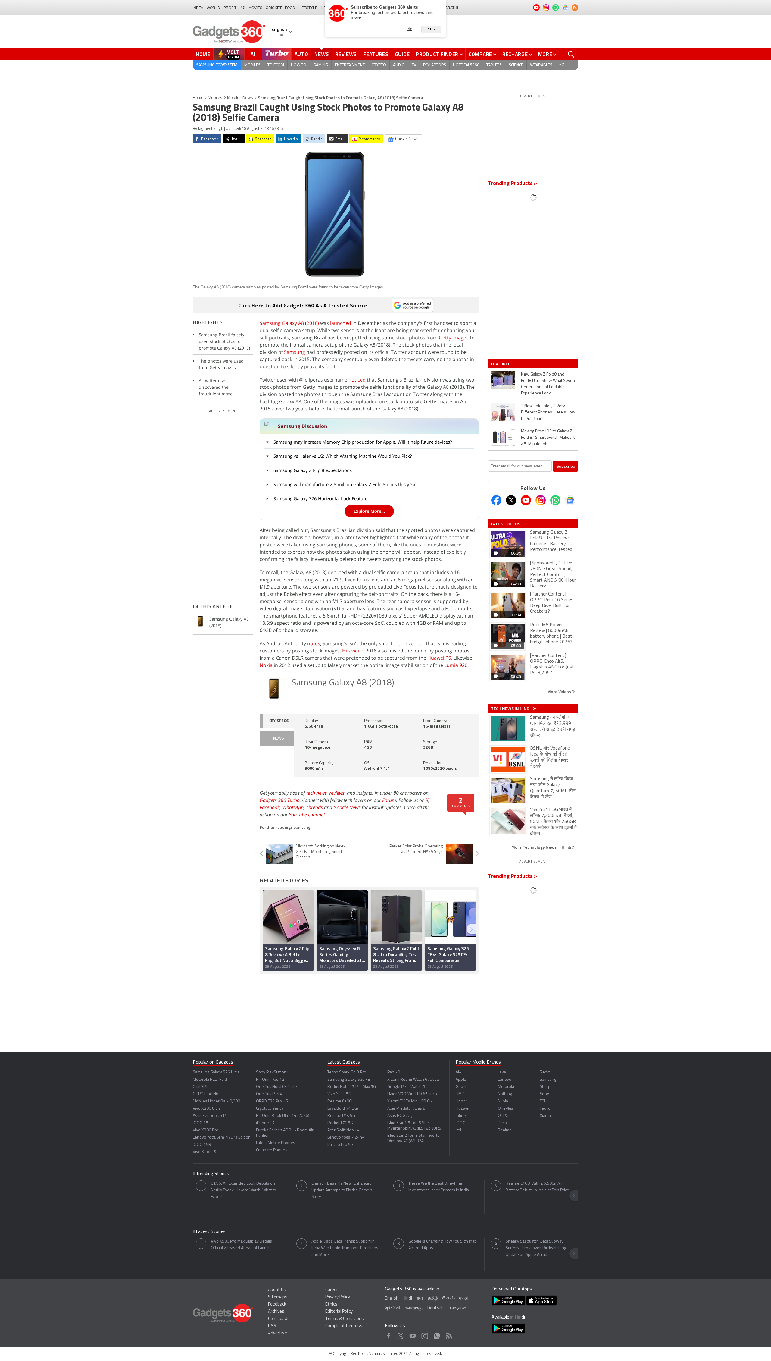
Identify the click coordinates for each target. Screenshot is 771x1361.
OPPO (503, 1116)
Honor (461, 1101)
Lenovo (504, 1079)
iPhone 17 (265, 1123)
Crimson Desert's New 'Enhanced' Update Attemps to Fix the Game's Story (342, 1190)
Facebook (270, 807)
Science (516, 65)
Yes (431, 29)
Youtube (413, 1334)
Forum (389, 800)
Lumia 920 (455, 665)
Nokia (266, 665)
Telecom (275, 65)
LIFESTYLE (307, 8)
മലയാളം (413, 1308)
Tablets (494, 65)
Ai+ (458, 1072)
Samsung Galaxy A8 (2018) (289, 323)
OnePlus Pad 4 (269, 1094)
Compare (480, 54)
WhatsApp (293, 807)
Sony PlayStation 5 (273, 1072)
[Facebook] (496, 500)
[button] (471, 929)
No (409, 29)
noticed (357, 379)
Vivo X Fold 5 (204, 1152)
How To (298, 65)
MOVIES (255, 8)
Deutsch (435, 1308)
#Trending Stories (211, 1173)
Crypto (379, 65)
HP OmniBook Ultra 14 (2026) (282, 1116)
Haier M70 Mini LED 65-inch (412, 1094)
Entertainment (350, 65)
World (213, 8)
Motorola (506, 1087)
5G (561, 65)
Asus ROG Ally (400, 1116)
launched (340, 323)
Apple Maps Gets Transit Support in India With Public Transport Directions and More (344, 1248)
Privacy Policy (337, 1297)
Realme (505, 1130)
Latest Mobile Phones (275, 1143)
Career (331, 1290)
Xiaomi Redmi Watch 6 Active (413, 1079)
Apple (461, 1079)
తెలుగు (448, 1298)
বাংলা (420, 1298)
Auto (301, 54)
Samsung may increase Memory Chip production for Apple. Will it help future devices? (362, 442)
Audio (399, 65)
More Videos (559, 691)
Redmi (545, 1072)
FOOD (290, 8)
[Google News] (570, 500)
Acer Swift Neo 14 (343, 1130)
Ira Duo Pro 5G (340, 1145)
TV (414, 65)
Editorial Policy (339, 1311)
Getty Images (454, 337)
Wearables (541, 65)
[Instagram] (540, 500)
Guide (402, 54)
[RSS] (575, 7)
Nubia (503, 1101)
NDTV (198, 8)
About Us (277, 1290)
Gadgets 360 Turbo (280, 800)
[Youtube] (526, 500)
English (391, 1298)
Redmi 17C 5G (340, 1123)
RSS (272, 1326)
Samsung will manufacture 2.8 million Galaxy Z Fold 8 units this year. (345, 484)
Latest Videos (505, 524)
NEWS (278, 738)
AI (253, 54)
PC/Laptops (434, 65)
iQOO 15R (202, 1145)
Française (457, 1308)
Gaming (320, 65)
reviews (337, 793)
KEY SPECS (278, 721)
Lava (502, 1072)
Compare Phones (271, 1150)
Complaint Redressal (345, 1326)
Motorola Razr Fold (210, 1079)
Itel (458, 1130)
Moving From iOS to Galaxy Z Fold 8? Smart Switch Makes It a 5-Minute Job (548, 437)
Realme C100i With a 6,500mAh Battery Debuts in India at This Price (537, 1187)
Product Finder (437, 54)
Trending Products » (512, 184)
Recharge (515, 54)
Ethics (331, 1304)
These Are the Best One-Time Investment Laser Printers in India (438, 1187)
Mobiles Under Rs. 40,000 (216, 1101)
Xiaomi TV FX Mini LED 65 (409, 1101)
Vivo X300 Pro (205, 1130)
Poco (502, 1123)
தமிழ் (433, 1298)
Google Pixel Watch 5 (406, 1087)
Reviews (346, 54)
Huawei (350, 650)
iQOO (461, 1123)
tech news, (317, 793)
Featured (501, 364)
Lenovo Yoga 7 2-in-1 (346, 1137)
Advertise (277, 1333)
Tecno (545, 1108)
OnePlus (505, 1108)
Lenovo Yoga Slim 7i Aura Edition (222, 1137)
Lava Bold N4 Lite (342, 1108)
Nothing (505, 1094)
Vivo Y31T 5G (339, 1094)
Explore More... (369, 511)
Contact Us (279, 1319)
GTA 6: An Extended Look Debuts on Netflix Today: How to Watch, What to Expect (243, 1190)
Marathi (450, 8)
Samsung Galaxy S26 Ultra (216, 1072)
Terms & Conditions (344, 1319)
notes (313, 643)
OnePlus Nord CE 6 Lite (276, 1087)
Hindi (407, 1298)
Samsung (294, 352)
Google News (347, 807)
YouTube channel (307, 814)
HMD (460, 1094)
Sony (544, 1094)
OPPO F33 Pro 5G (272, 1101)
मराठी (463, 1298)
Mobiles (252, 65)
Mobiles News (240, 98)
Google (462, 1087)
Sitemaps (277, 1297)
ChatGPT (200, 1087)
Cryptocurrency (269, 1108)
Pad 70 (393, 1072)
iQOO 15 (200, 1123)
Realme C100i (339, 1101)
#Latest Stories (209, 1231)
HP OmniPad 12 (270, 1079)
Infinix (461, 1116)
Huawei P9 (439, 658)
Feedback (277, 1304)
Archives (276, 1311)
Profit (229, 8)
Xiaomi (546, 1116)
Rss (448, 1334)
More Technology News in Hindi (541, 847)
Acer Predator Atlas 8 (406, 1108)
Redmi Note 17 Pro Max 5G (351, 1087)
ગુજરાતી (392, 1308)
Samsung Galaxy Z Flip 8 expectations (312, 470)
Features (376, 54)
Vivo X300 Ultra (206, 1108)
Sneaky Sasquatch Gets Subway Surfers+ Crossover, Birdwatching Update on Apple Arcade (536, 1248)
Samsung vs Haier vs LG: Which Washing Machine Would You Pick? (342, 456)
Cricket (274, 8)
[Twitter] (511, 500)
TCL (543, 1101)
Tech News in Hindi (511, 709)
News (321, 54)
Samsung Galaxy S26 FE (348, 1079)
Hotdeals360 (466, 65)
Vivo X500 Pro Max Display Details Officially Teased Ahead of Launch (241, 1244)
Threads (314, 807)
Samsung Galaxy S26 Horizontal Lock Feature (320, 498)
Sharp (545, 1087)
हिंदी (242, 8)
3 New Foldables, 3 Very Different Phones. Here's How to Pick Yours (548, 412)
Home (203, 54)
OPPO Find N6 (205, 1094)
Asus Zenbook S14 (210, 1116)
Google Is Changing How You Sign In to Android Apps (442, 1244)
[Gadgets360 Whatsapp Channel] (555, 500)
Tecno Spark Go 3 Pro (346, 1072)
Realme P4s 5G (341, 1116)
